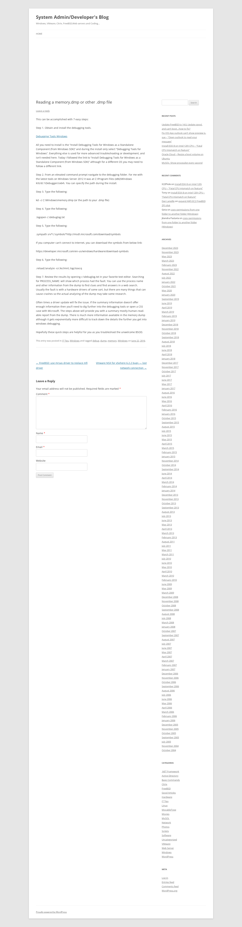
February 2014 (169, 486)
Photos (165, 826)
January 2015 (168, 456)
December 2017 (170, 362)
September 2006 (170, 686)
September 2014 (170, 469)
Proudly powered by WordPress (51, 912)
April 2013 (167, 528)
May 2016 (167, 401)
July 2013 (166, 516)
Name (40, 433)
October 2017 (169, 371)
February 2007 (169, 665)
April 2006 (167, 707)
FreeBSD (166, 788)
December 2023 (170, 248)
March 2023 (168, 260)
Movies (165, 814)
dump (103, 340)
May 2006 (167, 703)
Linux (165, 805)
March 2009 (168, 592)
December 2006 (170, 673)
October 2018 (169, 333)
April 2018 (167, 354)
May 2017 (167, 384)
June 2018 (167, 350)
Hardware (167, 797)
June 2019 (167, 303)
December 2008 (170, 597)
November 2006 (170, 677)
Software (166, 835)
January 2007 (168, 669)
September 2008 (170, 609)
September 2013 (170, 507)
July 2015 (166, 431)
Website (41, 460)
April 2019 (167, 307)
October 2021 (169, 286)
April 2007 (167, 656)
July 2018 (166, 345)
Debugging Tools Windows (51, 136)
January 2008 (168, 626)
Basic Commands (171, 780)
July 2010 (166, 558)
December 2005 (170, 724)
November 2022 (170, 269)
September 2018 (170, 337)
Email (40, 447)
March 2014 (168, 482)
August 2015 (168, 426)
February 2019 (169, 316)
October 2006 (169, 682)
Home (39, 33)
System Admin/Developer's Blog (72, 17)
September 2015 (170, 422)
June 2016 (167, 397)
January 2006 (168, 720)
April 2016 (167, 405)
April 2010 (167, 571)
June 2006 (167, 699)
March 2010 (168, 575)
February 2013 (169, 537)
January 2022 (168, 282)
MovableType (169, 809)
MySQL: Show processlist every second (182, 162)
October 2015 (169, 418)
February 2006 (169, 716)
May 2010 (167, 567)
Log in (165, 877)
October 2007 (169, 631)
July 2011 (166, 545)
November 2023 (170, 252)
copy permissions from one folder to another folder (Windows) (181, 222)
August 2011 (168, 541)
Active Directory (170, 775)
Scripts (165, 831)
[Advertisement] (121, 64)
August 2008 (168, 614)
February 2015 (169, 452)
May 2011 (167, 550)
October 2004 (169, 750)
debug (95, 340)
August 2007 (168, 639)
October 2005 (169, 733)
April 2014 (167, 477)
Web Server (168, 848)
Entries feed (168, 882)
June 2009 (167, 584)
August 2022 (168, 273)
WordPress (167, 856)
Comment (43, 394)
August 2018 (168, 341)
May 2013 (167, 524)
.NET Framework (170, 771)
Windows (75, 340)
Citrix (164, 784)
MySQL (165, 818)
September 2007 (170, 635)
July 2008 (166, 618)
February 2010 (169, 580)
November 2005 (170, 728)
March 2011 (168, 554)
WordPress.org (169, 890)
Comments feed (170, 886)
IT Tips (65, 340)
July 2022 (166, 277)
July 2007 (166, 643)
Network (166, 822)
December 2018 (170, 324)
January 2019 (168, 320)
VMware (166, 843)
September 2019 (170, 299)
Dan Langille (168, 201)
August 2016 (168, 392)
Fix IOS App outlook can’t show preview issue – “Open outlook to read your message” (184, 137)
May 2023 (167, 256)
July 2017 (166, 375)
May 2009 (167, 588)
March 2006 (168, 711)
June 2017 (167, 379)
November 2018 (170, 328)
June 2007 (167, 648)
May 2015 (167, 439)
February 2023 (169, 265)
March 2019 (168, 311)
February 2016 (169, 409)
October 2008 (169, 605)
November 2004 (170, 746)
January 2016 (168, 414)
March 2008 (168, 622)
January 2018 (168, 358)
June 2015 (167, 435)
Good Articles (169, 792)
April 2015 (167, 443)
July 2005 (166, 741)
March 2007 (168, 660)
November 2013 (170, 499)
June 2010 (167, 562)
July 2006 (166, 694)
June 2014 (167, 473)
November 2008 (170, 601)
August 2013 (168, 511)
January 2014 (168, 490)
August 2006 (168, 690)
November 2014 (170, 460)
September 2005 (170, 737)
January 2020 (168, 294)
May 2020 (167, 290)
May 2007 (167, 652)
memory (112, 340)
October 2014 (169, 465)
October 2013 (169, 503)
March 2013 (168, 533)
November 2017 (170, 367)
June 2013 (167, 520)
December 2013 (170, 494)
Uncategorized (169, 839)
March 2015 (168, 448)
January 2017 (168, 388)
